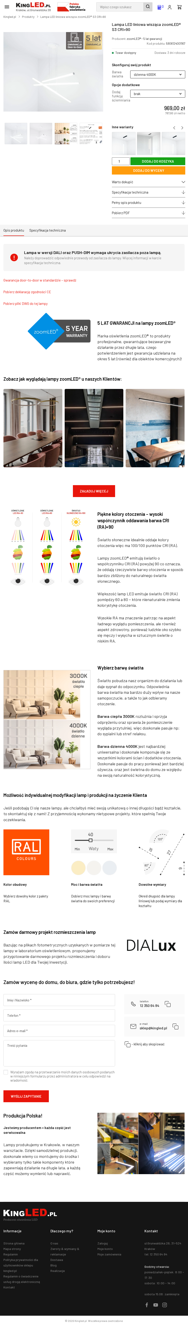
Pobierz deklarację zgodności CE (27, 292)
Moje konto (105, 1249)
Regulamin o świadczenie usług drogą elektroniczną (21, 1279)
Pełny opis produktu (126, 202)
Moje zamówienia (109, 1254)
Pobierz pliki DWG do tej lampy (25, 303)
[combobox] (124, 6)
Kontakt (9, 1287)
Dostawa (56, 1260)
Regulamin (10, 1254)
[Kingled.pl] (34, 6)
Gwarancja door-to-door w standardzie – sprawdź (39, 280)
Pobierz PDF (121, 213)
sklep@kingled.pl (153, 1026)
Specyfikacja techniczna (130, 192)
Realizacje (57, 1271)
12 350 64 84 (149, 1004)
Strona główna (14, 1243)
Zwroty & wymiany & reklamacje (64, 1251)
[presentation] (174, 128)
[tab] (13, 230)
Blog (53, 1265)
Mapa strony (12, 1249)
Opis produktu (13, 230)
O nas (54, 1243)
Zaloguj (102, 1243)
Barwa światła (117, 74)
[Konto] (170, 7)
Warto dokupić (122, 182)
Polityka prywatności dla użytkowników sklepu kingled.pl (20, 1265)
